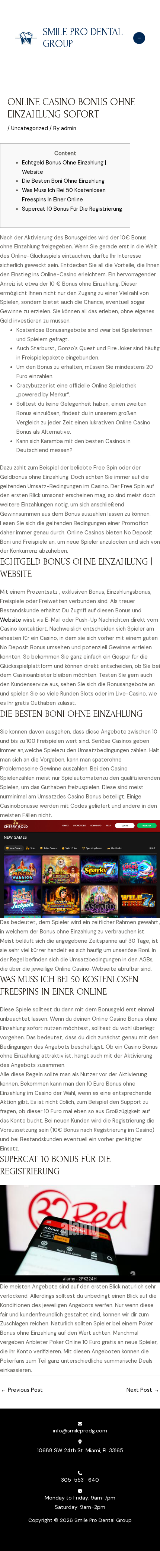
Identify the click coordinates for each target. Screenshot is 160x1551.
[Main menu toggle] (139, 38)
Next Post (143, 1390)
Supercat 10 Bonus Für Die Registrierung (72, 209)
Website (10, 620)
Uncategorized (29, 128)
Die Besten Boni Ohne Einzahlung (63, 181)
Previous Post (22, 1390)
